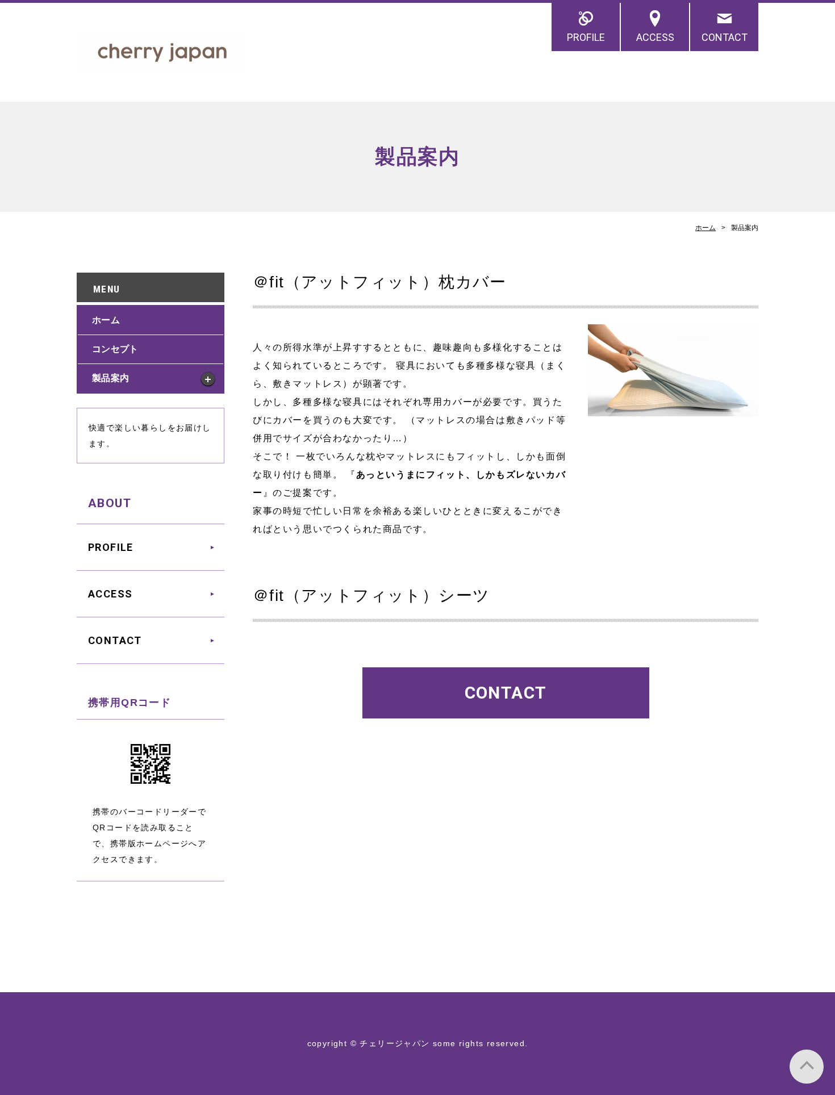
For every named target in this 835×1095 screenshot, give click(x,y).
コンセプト (115, 349)
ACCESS (655, 37)
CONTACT (725, 37)
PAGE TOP (807, 1067)
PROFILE (586, 37)
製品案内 (110, 378)
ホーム (705, 228)
